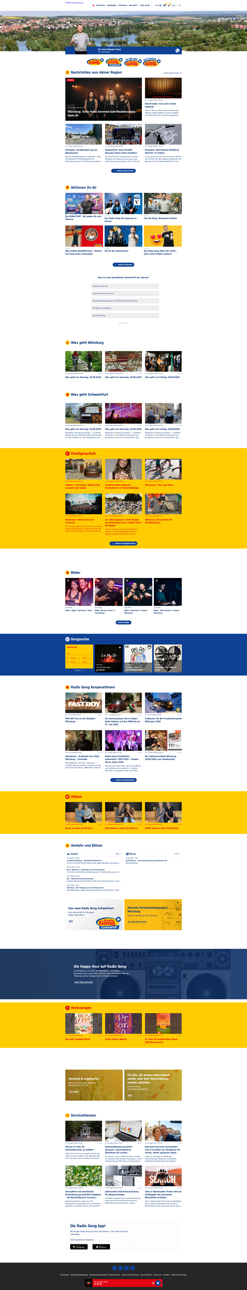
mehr (118, 854)
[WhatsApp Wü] (132, 1268)
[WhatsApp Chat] (177, 50)
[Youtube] (126, 1268)
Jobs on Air (145, 5)
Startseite (93, 5)
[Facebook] (114, 1268)
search (179, 5)
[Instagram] (120, 1268)
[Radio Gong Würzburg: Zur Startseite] (74, 5)
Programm (111, 5)
